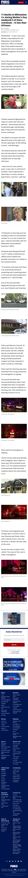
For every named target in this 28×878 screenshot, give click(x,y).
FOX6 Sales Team (5, 823)
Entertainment (4, 701)
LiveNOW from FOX (16, 754)
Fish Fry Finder (16, 775)
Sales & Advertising (5, 820)
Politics (3, 705)
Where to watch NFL (17, 823)
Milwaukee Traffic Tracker (17, 737)
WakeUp (15, 719)
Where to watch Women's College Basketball (17, 846)
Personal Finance (5, 726)
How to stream (16, 743)
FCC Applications (17, 808)
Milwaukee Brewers (3, 744)
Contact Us (16, 793)
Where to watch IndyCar (17, 837)
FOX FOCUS (4, 828)
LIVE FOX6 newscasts (15, 746)
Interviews (15, 729)
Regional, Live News (4, 793)
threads (15, 861)
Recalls (3, 724)
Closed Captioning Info (17, 811)
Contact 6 (3, 721)
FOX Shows (15, 764)
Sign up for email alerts (17, 797)
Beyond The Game (5, 750)
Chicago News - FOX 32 (5, 797)
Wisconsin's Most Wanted (5, 697)
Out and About (16, 728)
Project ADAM (16, 778)
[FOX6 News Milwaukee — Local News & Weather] (5, 2)
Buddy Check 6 (16, 776)
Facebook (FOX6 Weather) (5, 786)
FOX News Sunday (17, 762)
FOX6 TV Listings (17, 752)
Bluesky (3, 780)
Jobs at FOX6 (16, 803)
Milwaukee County (15, 30)
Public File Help (16, 807)
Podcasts (3, 703)
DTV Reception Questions (16, 814)
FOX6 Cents (4, 723)
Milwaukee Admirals (3, 758)
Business (3, 728)
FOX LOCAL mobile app (4, 710)
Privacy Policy (15, 651)
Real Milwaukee (16, 726)
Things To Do (16, 770)
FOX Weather (16, 706)
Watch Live (21, 2)
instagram (12, 861)
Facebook (3, 773)
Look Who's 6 (16, 724)
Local (2, 695)
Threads (3, 779)
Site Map (3, 715)
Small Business (4, 730)
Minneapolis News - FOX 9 (5, 800)
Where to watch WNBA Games (17, 849)
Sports (3, 741)
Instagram (3, 775)
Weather (16, 693)
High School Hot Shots (5, 753)
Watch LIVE (16, 741)
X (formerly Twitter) (3, 783)
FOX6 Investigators (5, 700)
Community (17, 768)
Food (14, 731)
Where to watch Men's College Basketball (17, 841)
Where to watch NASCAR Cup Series (17, 834)
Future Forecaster (17, 709)
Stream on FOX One (16, 820)
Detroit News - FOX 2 (4, 803)
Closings (15, 708)
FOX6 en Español (5, 713)
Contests (15, 795)
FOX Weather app (17, 704)
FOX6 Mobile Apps (17, 800)
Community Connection (15, 781)
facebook (7, 861)
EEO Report (15, 805)
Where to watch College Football (17, 826)
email (21, 861)
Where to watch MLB (17, 829)
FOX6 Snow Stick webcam (17, 712)
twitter (10, 861)
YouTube (3, 771)
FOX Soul (15, 760)
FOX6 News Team (17, 801)
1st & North (4, 748)
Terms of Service (15, 653)
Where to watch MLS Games (17, 852)
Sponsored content (3, 830)
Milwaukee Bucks (5, 755)
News (3, 693)
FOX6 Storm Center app (16, 698)
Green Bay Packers (5, 747)
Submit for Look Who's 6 (17, 721)
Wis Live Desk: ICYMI (16, 749)
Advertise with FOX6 (4, 825)
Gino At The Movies (16, 734)
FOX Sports (15, 758)
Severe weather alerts (16, 695)
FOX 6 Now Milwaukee (5, 30)
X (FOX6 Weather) (5, 789)
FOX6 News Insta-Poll (5, 707)
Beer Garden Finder (16, 772)
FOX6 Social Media (5, 769)
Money (3, 719)
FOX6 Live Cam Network (16, 701)
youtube (18, 861)
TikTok (2, 777)
